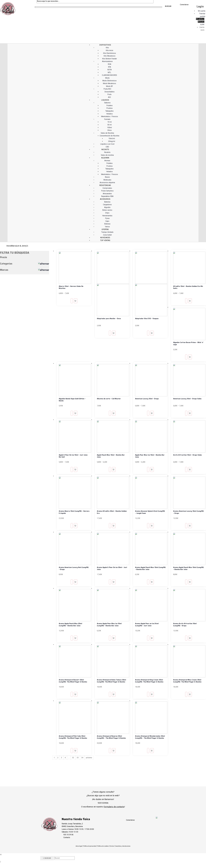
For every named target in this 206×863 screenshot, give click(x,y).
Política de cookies (103, 846)
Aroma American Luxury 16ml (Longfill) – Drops (188, 512)
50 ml (109, 125)
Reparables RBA (107, 196)
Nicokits (107, 152)
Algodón (107, 207)
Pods (109, 94)
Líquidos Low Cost (107, 144)
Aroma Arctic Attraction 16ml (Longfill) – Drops (185, 624)
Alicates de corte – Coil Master (109, 398)
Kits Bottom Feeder (109, 59)
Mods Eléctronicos (109, 81)
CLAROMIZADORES (109, 75)
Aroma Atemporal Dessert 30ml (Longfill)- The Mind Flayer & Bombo (73, 681)
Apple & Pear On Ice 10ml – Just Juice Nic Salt (73, 456)
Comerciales (107, 188)
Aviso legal (79, 846)
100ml (109, 128)
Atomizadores (107, 61)
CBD (107, 147)
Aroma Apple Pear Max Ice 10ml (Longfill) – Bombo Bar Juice (109, 624)
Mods (107, 78)
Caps (107, 221)
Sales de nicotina (107, 155)
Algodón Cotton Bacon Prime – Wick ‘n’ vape (188, 343)
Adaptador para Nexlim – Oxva (109, 318)
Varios (107, 227)
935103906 (103, 803)
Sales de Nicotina (107, 133)
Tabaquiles (109, 111)
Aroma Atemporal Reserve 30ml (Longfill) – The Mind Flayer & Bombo (111, 737)
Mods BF (109, 86)
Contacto (66, 837)
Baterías (107, 202)
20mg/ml (111, 141)
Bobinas (107, 224)
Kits (107, 48)
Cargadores (107, 205)
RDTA (109, 70)
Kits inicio (109, 50)
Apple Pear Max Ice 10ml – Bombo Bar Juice (149, 456)
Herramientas (107, 216)
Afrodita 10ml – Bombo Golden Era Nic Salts (188, 287)
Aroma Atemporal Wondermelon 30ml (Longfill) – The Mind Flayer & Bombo (150, 737)
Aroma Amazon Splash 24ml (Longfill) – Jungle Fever (150, 512)
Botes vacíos (107, 210)
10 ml (109, 122)
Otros (109, 130)
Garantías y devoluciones (122, 846)
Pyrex (107, 218)
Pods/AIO (107, 89)
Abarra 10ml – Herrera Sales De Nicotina (71, 287)
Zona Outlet (107, 235)
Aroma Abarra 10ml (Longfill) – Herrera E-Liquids (74, 512)
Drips (107, 213)
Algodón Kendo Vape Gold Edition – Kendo (72, 399)
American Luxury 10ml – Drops (147, 398)
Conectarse (184, 5)
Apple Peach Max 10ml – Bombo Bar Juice (111, 456)
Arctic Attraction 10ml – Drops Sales (187, 455)
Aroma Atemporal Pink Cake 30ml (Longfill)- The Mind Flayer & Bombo (73, 737)
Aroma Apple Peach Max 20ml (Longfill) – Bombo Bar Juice (70, 624)
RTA (109, 67)
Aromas (107, 161)
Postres (109, 108)
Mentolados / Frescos (109, 116)
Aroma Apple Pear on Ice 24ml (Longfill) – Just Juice (147, 624)
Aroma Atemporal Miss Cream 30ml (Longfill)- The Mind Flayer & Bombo (187, 681)
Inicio (8, 246)
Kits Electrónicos (109, 53)
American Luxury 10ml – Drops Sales (187, 398)
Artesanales (107, 194)
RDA (109, 64)
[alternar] (43, 263)
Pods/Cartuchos (107, 191)
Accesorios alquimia (107, 182)
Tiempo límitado (107, 232)
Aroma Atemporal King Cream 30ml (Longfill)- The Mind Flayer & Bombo (149, 681)
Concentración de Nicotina (109, 136)
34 (82, 758)
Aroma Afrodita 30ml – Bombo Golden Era (112, 512)
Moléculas (107, 180)
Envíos (112, 846)
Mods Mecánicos (109, 83)
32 (73, 758)
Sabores (107, 103)
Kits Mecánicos (109, 56)
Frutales (109, 105)
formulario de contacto (114, 806)
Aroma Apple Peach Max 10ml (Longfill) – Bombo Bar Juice (150, 568)
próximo (89, 758)
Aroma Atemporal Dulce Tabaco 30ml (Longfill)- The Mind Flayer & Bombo (111, 681)
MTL (109, 72)
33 (78, 758)
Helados (109, 114)
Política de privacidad (89, 846)
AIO (109, 97)
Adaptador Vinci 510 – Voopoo (146, 318)
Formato (107, 119)
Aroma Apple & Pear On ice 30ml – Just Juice (112, 568)
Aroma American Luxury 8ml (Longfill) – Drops (74, 568)
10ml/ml (111, 138)
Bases (107, 177)
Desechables (109, 92)
